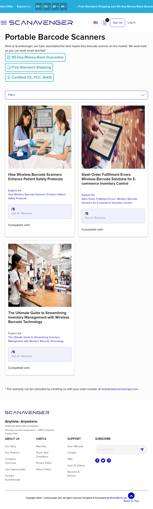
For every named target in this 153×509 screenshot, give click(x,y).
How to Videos (76, 465)
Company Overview (10, 461)
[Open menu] (3, 22)
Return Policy (43, 469)
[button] (104, 23)
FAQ (70, 459)
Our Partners (12, 452)
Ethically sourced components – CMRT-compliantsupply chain (29, 432)
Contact (72, 452)
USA (96, 22)
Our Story (10, 446)
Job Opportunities (15, 469)
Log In (132, 22)
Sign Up (117, 22)
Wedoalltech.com (118, 498)
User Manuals (75, 446)
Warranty (41, 446)
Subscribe (142, 450)
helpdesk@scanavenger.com (119, 389)
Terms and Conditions (42, 454)
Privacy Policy (44, 463)
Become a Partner (73, 474)
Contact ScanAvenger (13, 478)
